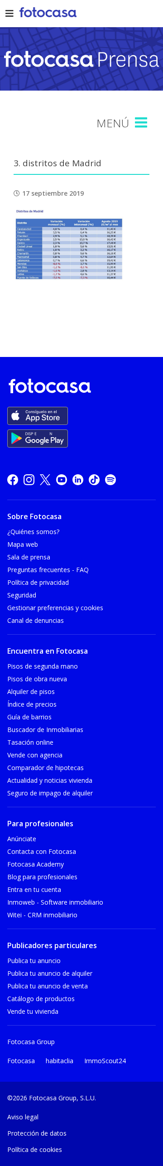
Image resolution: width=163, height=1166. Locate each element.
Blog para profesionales (42, 876)
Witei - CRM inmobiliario (42, 915)
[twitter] (45, 479)
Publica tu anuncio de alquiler (49, 973)
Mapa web (22, 544)
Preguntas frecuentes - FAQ (48, 569)
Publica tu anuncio (34, 960)
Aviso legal (22, 1117)
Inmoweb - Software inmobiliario (55, 902)
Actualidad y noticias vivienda (49, 780)
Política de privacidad (38, 582)
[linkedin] (77, 479)
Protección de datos (37, 1133)
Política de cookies (34, 1149)
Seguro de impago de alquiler (50, 793)
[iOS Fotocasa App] (37, 416)
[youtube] (61, 479)
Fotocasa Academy (35, 864)
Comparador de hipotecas (45, 767)
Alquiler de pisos (31, 691)
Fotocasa (21, 1060)
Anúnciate (21, 838)
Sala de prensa (28, 557)
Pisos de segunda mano (42, 666)
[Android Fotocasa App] (37, 438)
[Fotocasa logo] (79, 387)
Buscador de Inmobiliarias (45, 729)
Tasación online (30, 742)
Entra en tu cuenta (34, 889)
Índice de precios (32, 704)
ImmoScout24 (105, 1060)
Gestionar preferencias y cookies (55, 607)
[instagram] (29, 479)
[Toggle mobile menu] (142, 123)
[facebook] (12, 479)
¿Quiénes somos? (33, 531)
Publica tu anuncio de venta (47, 986)
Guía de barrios (29, 717)
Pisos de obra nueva (37, 679)
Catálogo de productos (41, 998)
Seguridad (21, 595)
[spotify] (110, 479)
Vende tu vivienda (32, 1011)
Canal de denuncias (35, 620)
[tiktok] (94, 479)
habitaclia (59, 1060)
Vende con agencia (34, 755)
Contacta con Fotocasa (41, 851)
